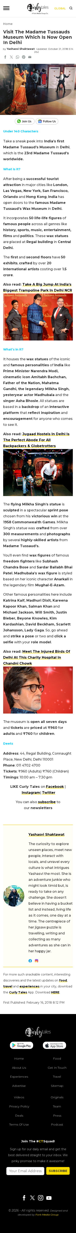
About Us (19, 1067)
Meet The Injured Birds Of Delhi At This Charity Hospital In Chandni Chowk (36, 657)
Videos (19, 1097)
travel (7, 986)
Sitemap (57, 1086)
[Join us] (25, 121)
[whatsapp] (17, 57)
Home (7, 24)
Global (60, 8)
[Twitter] (32, 1198)
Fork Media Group (46, 1214)
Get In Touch (57, 1067)
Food (57, 1058)
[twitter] (11, 57)
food (63, 980)
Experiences (19, 1077)
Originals (57, 1097)
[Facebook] (24, 1198)
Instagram (31, 793)
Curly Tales (18, 992)
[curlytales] (38, 1036)
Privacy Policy (19, 1106)
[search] (71, 8)
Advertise (19, 1086)
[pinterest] (23, 57)
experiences (29, 986)
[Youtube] (48, 1198)
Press (57, 1115)
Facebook (55, 787)
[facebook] (5, 57)
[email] (29, 57)
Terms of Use (19, 1124)
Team (57, 1106)
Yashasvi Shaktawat (21, 48)
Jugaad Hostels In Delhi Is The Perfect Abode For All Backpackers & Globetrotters (36, 440)
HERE (55, 992)
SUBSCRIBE (58, 1171)
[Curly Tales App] (21, 1046)
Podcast (57, 1124)
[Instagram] (40, 1198)
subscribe (47, 802)
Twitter (48, 793)
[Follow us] (48, 121)
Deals (19, 1115)
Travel (57, 1077)
